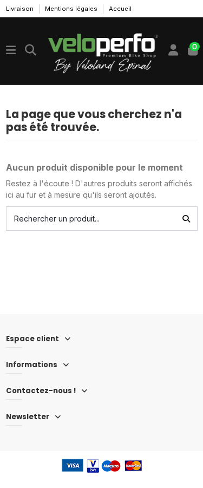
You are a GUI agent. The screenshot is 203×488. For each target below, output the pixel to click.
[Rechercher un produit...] (186, 218)
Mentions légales (72, 8)
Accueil (120, 8)
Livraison (20, 8)
